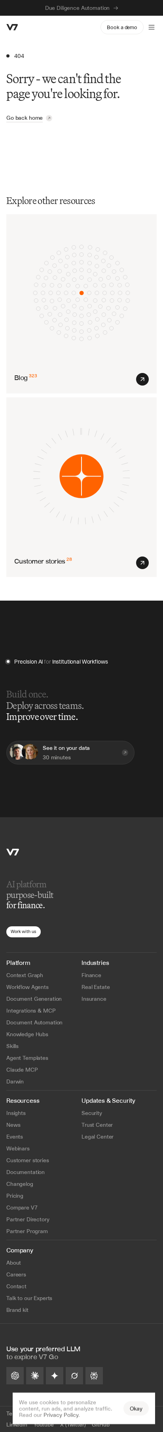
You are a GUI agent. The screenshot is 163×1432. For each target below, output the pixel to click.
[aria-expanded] (151, 27)
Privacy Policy (61, 1415)
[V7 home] (12, 27)
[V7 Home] (12, 852)
